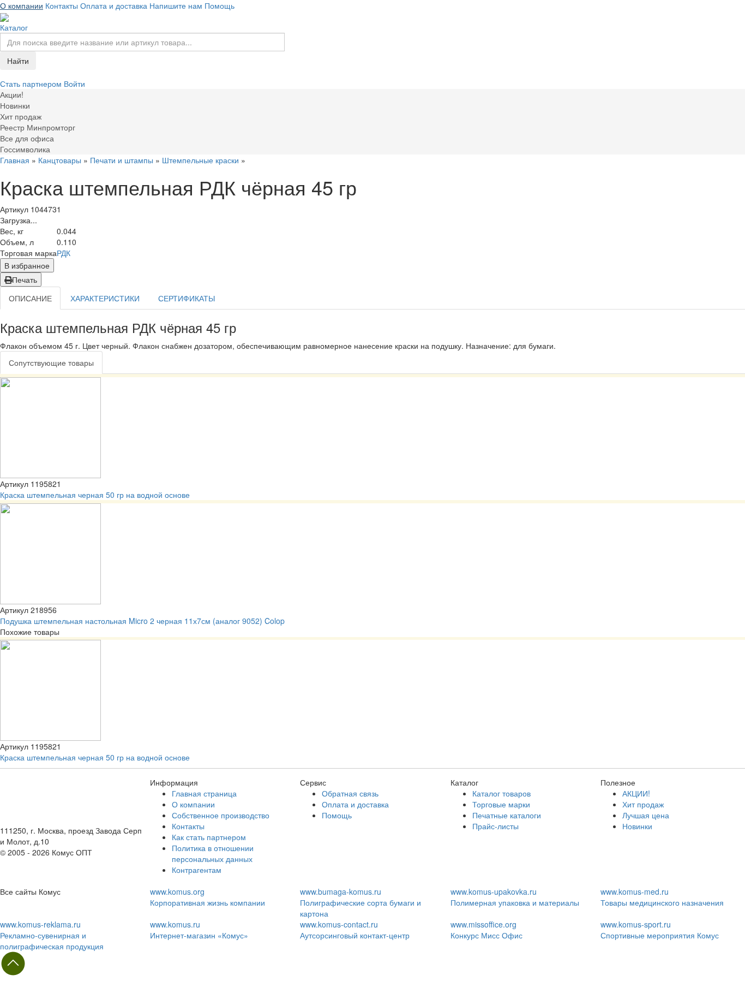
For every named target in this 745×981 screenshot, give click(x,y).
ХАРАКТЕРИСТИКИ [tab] (105, 298)
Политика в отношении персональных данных (213, 853)
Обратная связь (350, 793)
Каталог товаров (501, 793)
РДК (63, 252)
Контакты (61, 5)
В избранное (27, 265)
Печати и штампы (121, 159)
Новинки (637, 826)
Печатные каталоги (506, 815)
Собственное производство (220, 815)
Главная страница (204, 793)
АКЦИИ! (636, 793)
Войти (74, 83)
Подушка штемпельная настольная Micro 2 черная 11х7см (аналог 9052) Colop (142, 620)
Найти (18, 60)
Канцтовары (59, 159)
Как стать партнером (209, 836)
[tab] (51, 362)
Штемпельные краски (200, 159)
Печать (24, 279)
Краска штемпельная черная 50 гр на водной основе (95, 494)
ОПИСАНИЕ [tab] (30, 298)
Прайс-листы (495, 826)
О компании (21, 5)
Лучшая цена (645, 815)
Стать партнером (32, 83)
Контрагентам (196, 869)
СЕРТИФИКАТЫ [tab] (186, 298)
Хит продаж (643, 804)
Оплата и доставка (113, 5)
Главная (14, 159)
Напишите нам (175, 5)
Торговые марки (501, 804)
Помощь (220, 5)
